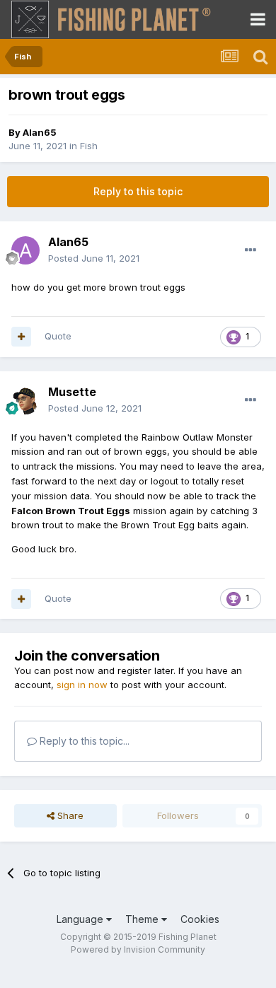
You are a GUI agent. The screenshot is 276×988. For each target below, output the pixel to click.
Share (69, 815)
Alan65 (40, 132)
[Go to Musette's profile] (25, 400)
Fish (89, 145)
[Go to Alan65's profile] (25, 250)
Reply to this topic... (83, 741)
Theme (143, 919)
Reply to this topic (138, 191)
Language (81, 919)
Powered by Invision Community (138, 949)
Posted (93, 258)
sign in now (82, 684)
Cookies (199, 919)
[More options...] (250, 250)
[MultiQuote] (21, 337)
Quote (58, 336)
